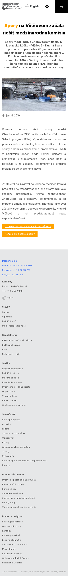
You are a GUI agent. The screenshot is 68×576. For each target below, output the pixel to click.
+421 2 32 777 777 (21, 270)
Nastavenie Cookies (12, 562)
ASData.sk (62, 572)
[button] (47, 6)
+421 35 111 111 (17, 274)
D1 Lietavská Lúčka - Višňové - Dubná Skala (28, 226)
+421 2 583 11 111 (14, 291)
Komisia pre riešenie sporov (20, 234)
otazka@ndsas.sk (18, 286)
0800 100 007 (27, 265)
